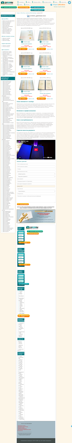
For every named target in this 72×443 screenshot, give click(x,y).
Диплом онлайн (20, 413)
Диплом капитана (6, 133)
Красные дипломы (6, 25)
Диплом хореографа (6, 219)
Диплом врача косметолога (8, 103)
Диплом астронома (6, 86)
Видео (56, 2)
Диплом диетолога (6, 111)
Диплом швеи (5, 221)
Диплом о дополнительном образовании (21, 397)
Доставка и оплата (47, 2)
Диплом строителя (6, 196)
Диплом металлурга (6, 159)
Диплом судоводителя (7, 200)
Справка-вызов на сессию (7, 69)
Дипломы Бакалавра (6, 23)
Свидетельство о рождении (8, 66)
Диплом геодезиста (6, 104)
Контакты (27, 4)
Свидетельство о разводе (7, 65)
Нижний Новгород (20, 300)
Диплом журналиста (6, 119)
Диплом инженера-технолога (8, 127)
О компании (21, 2)
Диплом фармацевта (7, 211)
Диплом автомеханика (7, 81)
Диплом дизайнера (6, 112)
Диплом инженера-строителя (8, 126)
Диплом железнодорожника (8, 118)
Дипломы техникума (6, 38)
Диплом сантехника (6, 188)
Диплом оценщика (6, 172)
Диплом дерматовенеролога (8, 108)
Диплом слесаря (6, 191)
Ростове (21, 306)
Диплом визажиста (6, 96)
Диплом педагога (6, 174)
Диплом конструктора (7, 135)
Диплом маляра (6, 144)
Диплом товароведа (6, 203)
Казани (21, 301)
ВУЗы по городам (24, 7)
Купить (23, 49)
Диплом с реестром (6, 32)
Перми (21, 309)
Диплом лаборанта (6, 137)
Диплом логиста (6, 141)
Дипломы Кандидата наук (7, 29)
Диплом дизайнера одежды (8, 114)
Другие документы (5, 49)
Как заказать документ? (21, 323)
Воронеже (21, 310)
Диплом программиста (7, 183)
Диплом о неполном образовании (20, 401)
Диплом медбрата (6, 152)
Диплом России (20, 369)
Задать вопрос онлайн (38, 7)
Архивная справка (6, 53)
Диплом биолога (6, 90)
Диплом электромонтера (7, 229)
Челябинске (22, 302)
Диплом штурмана (6, 223)
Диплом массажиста (6, 147)
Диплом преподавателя (7, 179)
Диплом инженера (6, 121)
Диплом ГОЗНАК (20, 379)
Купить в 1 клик (31, 49)
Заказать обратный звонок (36, 231)
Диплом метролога (6, 160)
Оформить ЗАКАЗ (37, 2)
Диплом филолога (6, 214)
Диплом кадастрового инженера (9, 132)
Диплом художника (6, 220)
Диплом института (20, 375)
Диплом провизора (6, 181)
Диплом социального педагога (8, 193)
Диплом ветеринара (6, 93)
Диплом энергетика (6, 230)
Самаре (21, 304)
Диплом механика (6, 161)
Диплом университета (20, 408)
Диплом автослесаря (7, 82)
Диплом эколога (6, 224)
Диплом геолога (6, 105)
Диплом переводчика (7, 175)
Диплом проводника (6, 182)
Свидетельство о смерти (7, 67)
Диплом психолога (6, 186)
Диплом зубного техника (7, 120)
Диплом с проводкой (6, 33)
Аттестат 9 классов (6, 46)
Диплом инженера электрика (8, 124)
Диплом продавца (6, 184)
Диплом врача (5, 102)
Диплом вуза (22, 419)
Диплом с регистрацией (21, 417)
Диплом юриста (6, 231)
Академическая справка (7, 51)
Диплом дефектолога (7, 110)
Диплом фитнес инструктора (8, 216)
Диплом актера (5, 84)
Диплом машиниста (6, 151)
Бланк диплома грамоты (7, 52)
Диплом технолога (6, 202)
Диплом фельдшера (6, 212)
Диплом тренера (6, 206)
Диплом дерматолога (7, 109)
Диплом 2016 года (20, 362)
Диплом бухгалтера (6, 92)
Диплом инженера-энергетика (8, 128)
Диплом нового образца (21, 377)
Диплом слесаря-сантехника (8, 192)
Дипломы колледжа (6, 40)
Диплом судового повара (7, 198)
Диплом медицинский (7, 154)
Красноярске (22, 308)
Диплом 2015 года (20, 365)
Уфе (20, 307)
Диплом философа (6, 215)
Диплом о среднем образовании (20, 390)
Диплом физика (6, 213)
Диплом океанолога (6, 168)
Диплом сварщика (6, 189)
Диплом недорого (20, 404)
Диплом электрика (6, 226)
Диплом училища (6, 39)
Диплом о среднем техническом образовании (20, 394)
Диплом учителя (6, 207)
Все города (22, 313)
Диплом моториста (6, 166)
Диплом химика (6, 217)
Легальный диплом (21, 385)
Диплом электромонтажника (8, 228)
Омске (21, 303)
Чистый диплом (20, 387)
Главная (18, 13)
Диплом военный (6, 98)
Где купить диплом (20, 406)
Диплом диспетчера (6, 116)
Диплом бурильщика (6, 91)
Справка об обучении (7, 70)
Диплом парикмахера (7, 173)
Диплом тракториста (6, 205)
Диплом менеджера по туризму (8, 158)
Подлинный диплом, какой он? (20, 346)
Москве (21, 291)
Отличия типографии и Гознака (21, 328)
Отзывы (20, 4)
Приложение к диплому (7, 28)
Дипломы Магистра (6, 24)
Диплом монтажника (6, 163)
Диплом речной (6, 187)
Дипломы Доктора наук (7, 30)
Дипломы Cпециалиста (7, 21)
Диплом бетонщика (6, 88)
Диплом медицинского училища (9, 155)
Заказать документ (34, 233)
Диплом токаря (5, 204)
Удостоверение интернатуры (8, 60)
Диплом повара (6, 176)
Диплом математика (6, 149)
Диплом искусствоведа (7, 130)
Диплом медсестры (6, 156)
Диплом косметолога (7, 136)
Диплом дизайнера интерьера (8, 113)
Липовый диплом (20, 415)
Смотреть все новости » (20, 349)
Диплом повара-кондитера (8, 177)
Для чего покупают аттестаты (20, 342)
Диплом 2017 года (20, 360)
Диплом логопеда (6, 142)
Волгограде (22, 311)
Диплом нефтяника (6, 167)
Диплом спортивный (6, 194)
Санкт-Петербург (20, 293)
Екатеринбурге (21, 298)
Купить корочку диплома (20, 382)
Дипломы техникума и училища (8, 36)
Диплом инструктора (6, 129)
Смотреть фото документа (26, 43)
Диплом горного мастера (7, 107)
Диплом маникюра (6, 145)
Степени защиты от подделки (20, 335)
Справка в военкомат (6, 68)
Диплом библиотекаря (7, 89)
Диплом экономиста (6, 225)
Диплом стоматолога (7, 195)
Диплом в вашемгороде (25, 316)
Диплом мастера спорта (7, 148)
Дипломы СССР (5, 27)
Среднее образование (6, 43)
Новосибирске (21, 295)
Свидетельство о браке (7, 63)
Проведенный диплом (21, 372)
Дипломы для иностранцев (8, 26)
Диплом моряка (6, 165)
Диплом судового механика (8, 197)
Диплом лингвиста (6, 140)
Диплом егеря (5, 117)
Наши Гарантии (20, 325)
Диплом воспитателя (7, 99)
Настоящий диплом (21, 411)
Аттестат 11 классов (6, 45)
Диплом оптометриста (7, 169)
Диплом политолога (6, 178)
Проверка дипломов (38, 10)
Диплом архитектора (7, 85)
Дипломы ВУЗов (5, 18)
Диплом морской (6, 164)
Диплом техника (6, 201)
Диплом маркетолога (7, 146)
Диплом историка (6, 131)
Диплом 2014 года (20, 367)
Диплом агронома (6, 83)
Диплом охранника (6, 170)
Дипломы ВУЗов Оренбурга (31, 13)
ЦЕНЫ (29, 2)
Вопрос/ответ (63, 2)
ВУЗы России (23, 13)
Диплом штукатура (6, 222)
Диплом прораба (6, 185)
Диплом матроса (6, 150)
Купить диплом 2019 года (20, 357)
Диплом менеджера (6, 157)
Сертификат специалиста (7, 57)
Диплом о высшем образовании (8, 20)
